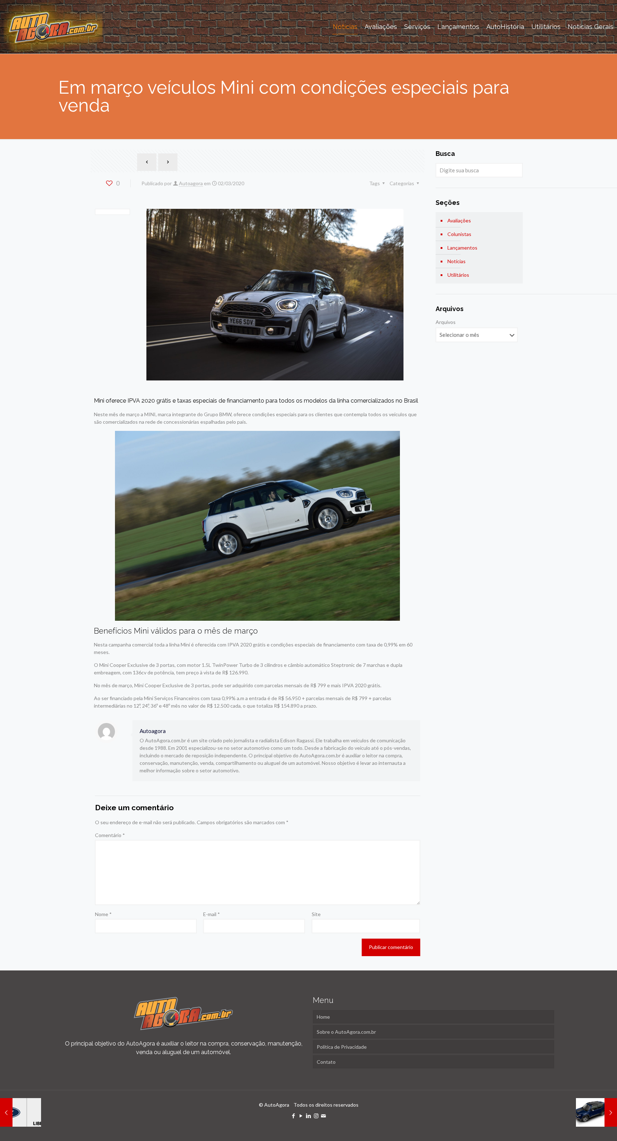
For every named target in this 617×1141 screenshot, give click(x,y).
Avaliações (459, 220)
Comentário (110, 835)
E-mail (211, 914)
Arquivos (446, 322)
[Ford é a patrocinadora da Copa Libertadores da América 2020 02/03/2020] (20, 1112)
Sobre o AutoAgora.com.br (346, 1032)
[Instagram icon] (316, 1115)
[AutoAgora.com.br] (53, 27)
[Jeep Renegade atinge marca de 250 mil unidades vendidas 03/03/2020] (596, 1112)
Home (323, 1017)
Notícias (456, 261)
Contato (326, 1062)
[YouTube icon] (301, 1115)
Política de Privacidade (342, 1047)
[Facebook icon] (293, 1115)
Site (316, 914)
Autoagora (191, 183)
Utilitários (458, 275)
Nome (103, 914)
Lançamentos (462, 248)
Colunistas (459, 234)
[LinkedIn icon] (308, 1115)
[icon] (323, 1115)
